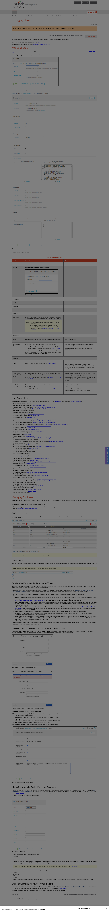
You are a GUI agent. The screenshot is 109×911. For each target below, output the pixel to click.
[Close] (106, 908)
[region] (54, 908)
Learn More (42, 909)
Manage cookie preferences (83, 908)
